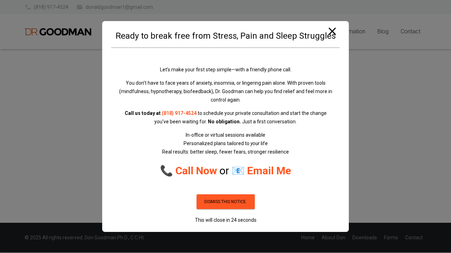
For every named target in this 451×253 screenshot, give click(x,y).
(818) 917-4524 (179, 113)
